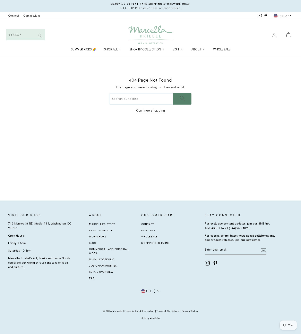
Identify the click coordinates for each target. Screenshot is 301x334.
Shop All (111, 49)
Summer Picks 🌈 (83, 49)
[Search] (39, 35)
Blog (92, 243)
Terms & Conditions (168, 311)
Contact (147, 224)
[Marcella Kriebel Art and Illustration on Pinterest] (215, 263)
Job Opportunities (103, 265)
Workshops (97, 236)
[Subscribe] (263, 250)
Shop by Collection (145, 49)
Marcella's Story (102, 224)
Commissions (31, 15)
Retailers (148, 230)
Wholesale (221, 49)
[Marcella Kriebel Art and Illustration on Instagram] (207, 263)
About (196, 49)
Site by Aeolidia (150, 318)
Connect (13, 15)
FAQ (92, 278)
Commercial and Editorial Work (108, 251)
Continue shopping (150, 110)
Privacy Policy (190, 311)
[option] (150, 6)
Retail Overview (101, 272)
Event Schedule (101, 230)
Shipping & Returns (155, 243)
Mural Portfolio (101, 259)
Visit (176, 49)
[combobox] (25, 34)
